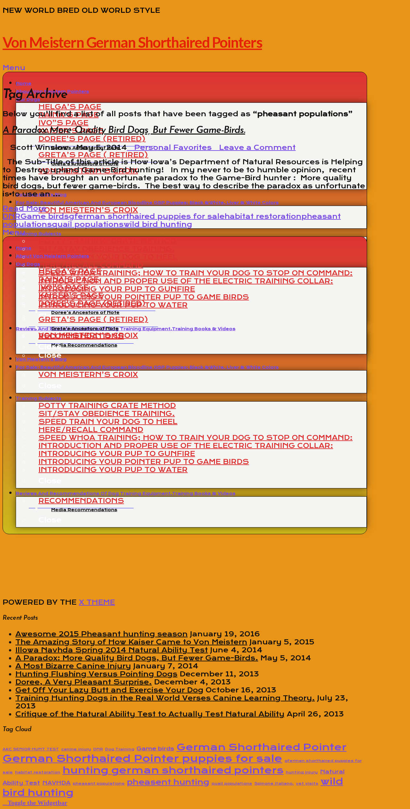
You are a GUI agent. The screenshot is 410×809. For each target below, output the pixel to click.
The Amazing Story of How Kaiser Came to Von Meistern (131, 642)
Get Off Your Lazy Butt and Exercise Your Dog (109, 690)
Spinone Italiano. (274, 783)
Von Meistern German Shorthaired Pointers (132, 42)
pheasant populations (99, 783)
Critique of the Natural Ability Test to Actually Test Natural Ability (149, 714)
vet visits (307, 783)
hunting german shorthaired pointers (172, 770)
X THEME (97, 602)
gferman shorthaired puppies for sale (147, 216)
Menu (14, 68)
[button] (35, 802)
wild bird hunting (158, 224)
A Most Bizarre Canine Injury (73, 666)
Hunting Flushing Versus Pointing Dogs (96, 674)
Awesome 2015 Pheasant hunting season (101, 634)
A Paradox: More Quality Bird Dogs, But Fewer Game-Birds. (124, 130)
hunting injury (302, 772)
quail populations (88, 224)
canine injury (76, 749)
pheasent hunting (168, 782)
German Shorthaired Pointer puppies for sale (142, 758)
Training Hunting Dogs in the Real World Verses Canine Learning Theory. (165, 698)
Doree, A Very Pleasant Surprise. (83, 682)
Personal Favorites (172, 147)
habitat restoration (263, 216)
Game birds (44, 216)
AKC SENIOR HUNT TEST (31, 749)
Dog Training (119, 749)
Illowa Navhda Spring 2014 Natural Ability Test (111, 650)
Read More (24, 208)
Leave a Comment (256, 147)
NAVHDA (56, 783)
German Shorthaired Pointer (261, 747)
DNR (11, 216)
